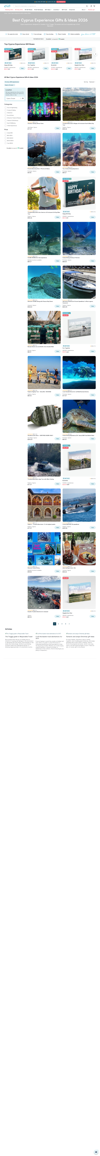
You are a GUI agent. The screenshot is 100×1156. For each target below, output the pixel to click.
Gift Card (64, 9)
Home (5, 13)
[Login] (91, 6)
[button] (48, 9)
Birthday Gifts (19, 9)
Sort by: (86, 82)
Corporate (72, 9)
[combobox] (15, 98)
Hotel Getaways (38, 9)
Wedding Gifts (9, 9)
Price (6, 129)
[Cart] (94, 6)
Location (9, 90)
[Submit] (87, 6)
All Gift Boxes (28, 9)
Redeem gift (91, 9)
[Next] (95, 54)
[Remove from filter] (14, 85)
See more (50, 26)
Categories (8, 104)
